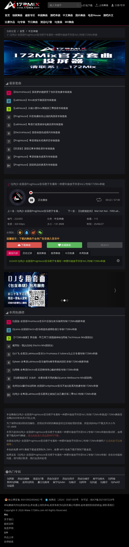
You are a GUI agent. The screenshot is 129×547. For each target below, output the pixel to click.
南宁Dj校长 (99, 478)
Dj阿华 (82, 482)
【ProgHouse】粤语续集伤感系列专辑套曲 (34, 156)
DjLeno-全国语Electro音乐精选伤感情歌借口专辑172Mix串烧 (44, 329)
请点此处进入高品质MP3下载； (44, 435)
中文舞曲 (68, 15)
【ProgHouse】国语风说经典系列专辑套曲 (34, 165)
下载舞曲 (25, 245)
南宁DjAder (59, 482)
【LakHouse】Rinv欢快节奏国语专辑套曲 (34, 100)
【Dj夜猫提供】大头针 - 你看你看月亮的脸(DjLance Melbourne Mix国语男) (52, 378)
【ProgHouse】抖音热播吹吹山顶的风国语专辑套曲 (39, 116)
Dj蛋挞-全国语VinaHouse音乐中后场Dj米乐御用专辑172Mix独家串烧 (48, 321)
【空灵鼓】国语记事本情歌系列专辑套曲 (33, 148)
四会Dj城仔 (83, 478)
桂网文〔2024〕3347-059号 (64, 499)
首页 (7, 15)
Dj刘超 (93, 482)
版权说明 (8, 523)
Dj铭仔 (72, 482)
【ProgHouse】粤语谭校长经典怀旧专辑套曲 (36, 140)
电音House (94, 15)
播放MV (105, 245)
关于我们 (8, 519)
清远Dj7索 (46, 22)
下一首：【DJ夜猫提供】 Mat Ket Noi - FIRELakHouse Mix (95, 211)
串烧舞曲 (43, 15)
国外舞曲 (80, 15)
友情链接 (8, 541)
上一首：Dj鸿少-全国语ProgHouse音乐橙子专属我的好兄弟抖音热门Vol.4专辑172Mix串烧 (34, 211)
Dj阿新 (10, 478)
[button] (13, 289)
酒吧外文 (108, 15)
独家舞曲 (17, 15)
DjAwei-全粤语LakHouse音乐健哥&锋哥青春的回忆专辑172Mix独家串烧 (50, 361)
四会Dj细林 (23, 478)
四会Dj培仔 (68, 478)
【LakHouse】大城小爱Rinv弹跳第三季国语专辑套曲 (40, 108)
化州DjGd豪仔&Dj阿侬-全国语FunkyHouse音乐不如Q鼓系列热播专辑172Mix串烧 (55, 386)
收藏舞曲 (66, 245)
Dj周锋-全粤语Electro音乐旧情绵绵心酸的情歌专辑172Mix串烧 (45, 369)
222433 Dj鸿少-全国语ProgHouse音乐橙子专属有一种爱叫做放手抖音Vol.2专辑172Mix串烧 (57, 261)
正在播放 (42, 199)
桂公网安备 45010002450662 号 (25, 499)
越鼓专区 (30, 15)
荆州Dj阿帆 (13, 482)
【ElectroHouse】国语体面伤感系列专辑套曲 (36, 132)
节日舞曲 (33, 22)
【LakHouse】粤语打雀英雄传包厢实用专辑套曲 (37, 124)
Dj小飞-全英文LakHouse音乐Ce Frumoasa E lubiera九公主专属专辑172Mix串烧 (54, 353)
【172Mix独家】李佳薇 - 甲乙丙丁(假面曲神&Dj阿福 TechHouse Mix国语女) (52, 337)
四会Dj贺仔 (53, 478)
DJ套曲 (58, 22)
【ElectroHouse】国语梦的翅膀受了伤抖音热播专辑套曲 (42, 92)
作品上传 (8, 537)
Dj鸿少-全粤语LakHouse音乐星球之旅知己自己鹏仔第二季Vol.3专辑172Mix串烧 (54, 394)
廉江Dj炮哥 (43, 482)
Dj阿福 (111, 478)
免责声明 (8, 528)
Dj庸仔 (104, 482)
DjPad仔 (115, 482)
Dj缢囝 (10, 485)
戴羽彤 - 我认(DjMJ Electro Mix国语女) (32, 345)
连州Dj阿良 (28, 482)
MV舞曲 (69, 22)
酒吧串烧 (55, 15)
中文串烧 (33, 31)
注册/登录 (119, 5)
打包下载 (87, 5)
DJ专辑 (21, 22)
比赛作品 (10, 22)
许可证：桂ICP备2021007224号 (97, 499)
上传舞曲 (103, 5)
